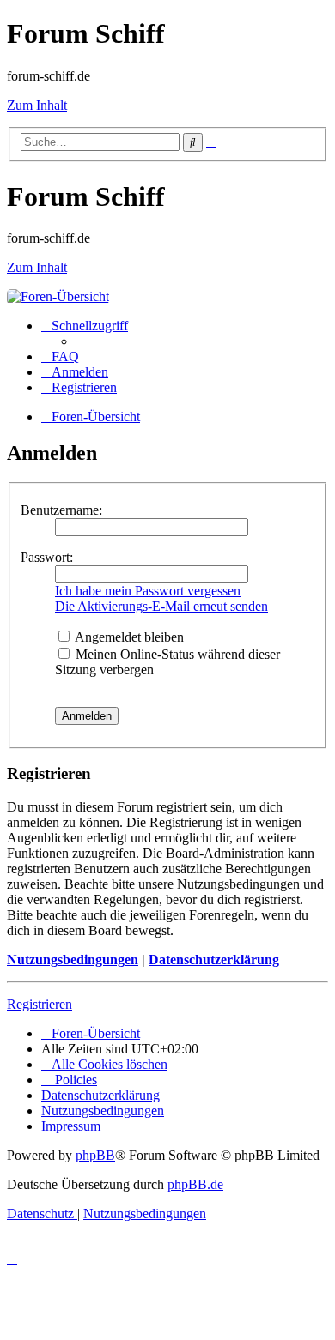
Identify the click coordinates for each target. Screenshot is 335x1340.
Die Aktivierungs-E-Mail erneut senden (161, 606)
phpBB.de (195, 1184)
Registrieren (39, 1004)
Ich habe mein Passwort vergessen (148, 590)
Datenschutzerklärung (214, 959)
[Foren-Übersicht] (58, 296)
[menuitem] (60, 356)
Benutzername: (61, 510)
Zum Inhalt (37, 105)
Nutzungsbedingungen (72, 959)
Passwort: (47, 557)
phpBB (95, 1155)
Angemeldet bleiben (128, 637)
